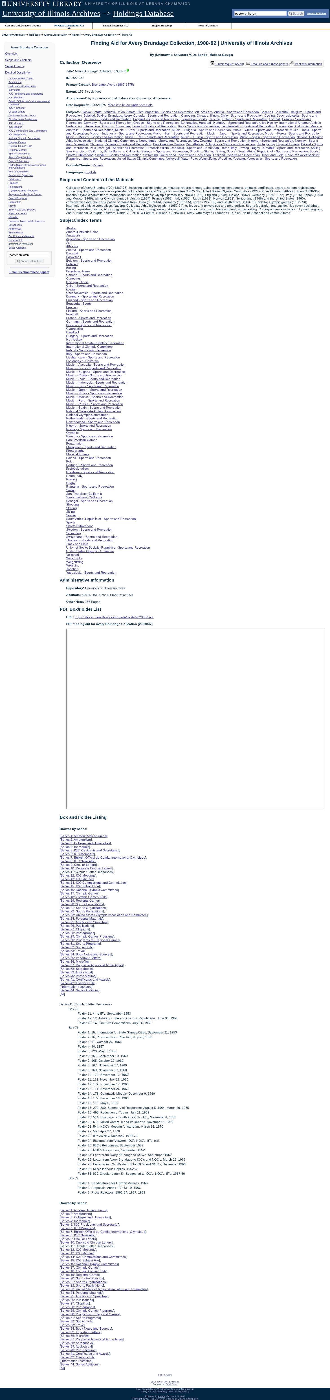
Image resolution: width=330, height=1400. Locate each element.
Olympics (96, 144)
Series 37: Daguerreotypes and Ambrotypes (92, 965)
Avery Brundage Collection (100, 34)
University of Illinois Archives (51, 13)
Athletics (207, 112)
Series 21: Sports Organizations (83, 907)
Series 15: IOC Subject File (80, 886)
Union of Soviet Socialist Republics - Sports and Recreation (108, 547)
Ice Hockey (269, 122)
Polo (93, 148)
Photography (266, 144)
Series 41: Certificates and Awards (85, 979)
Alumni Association (55, 34)
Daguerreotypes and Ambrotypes (27, 221)
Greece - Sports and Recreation (156, 122)
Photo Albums (16, 232)
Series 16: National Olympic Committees (89, 890)
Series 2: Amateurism (76, 839)
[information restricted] (76, 986)
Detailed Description (18, 72)
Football (274, 119)
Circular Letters (17, 111)
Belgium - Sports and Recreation (89, 260)
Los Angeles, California (292, 126)
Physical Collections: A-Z (69, 25)
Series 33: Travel (73, 951)
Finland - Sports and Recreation (244, 119)
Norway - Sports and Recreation (89, 429)
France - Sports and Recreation (88, 318)
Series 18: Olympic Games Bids (83, 897)
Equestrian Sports (194, 119)
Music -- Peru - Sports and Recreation (152, 137)
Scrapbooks (15, 225)
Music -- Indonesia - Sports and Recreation (120, 133)
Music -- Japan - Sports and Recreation (235, 133)
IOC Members (16, 97)
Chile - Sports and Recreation (242, 115)
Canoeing (188, 115)
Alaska (86, 112)
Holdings (34, 34)
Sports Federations (19, 153)
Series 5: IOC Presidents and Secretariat (89, 850)
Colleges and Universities (22, 86)
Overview (11, 53)
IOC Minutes (15, 127)
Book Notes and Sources (22, 209)
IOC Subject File (17, 134)
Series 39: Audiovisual (76, 972)
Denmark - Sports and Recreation (107, 119)
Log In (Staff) (165, 1375)
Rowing (243, 148)
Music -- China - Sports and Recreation (260, 130)
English (91, 172)
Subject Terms (14, 66)
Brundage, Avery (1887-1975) (113, 84)
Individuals (14, 90)
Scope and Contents (18, 60)
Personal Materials (19, 171)
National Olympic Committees (25, 138)
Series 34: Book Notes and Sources (86, 954)
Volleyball (173, 158)
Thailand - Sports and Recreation (236, 155)
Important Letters (18, 213)
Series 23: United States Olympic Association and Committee (104, 915)
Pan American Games (168, 144)
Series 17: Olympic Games (80, 893)
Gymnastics (188, 122)
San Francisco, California (84, 151)
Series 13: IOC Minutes (77, 879)
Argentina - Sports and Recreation (169, 112)
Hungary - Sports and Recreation (236, 122)
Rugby (255, 148)
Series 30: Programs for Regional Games (90, 940)
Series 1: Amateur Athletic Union (83, 836)
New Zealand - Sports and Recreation (219, 140)
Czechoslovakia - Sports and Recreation (94, 293)
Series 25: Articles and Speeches (84, 922)
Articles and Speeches (21, 175)
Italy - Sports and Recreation (198, 126)
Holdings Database (143, 13)
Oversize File (16, 240)
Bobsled (89, 115)
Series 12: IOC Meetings (78, 875)
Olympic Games (17, 142)
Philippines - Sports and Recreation (230, 144)
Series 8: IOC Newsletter (78, 861)
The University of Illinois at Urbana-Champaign (174, 1399)
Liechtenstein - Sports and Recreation (247, 126)
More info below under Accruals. (130, 105)
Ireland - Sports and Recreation (154, 126)
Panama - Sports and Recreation (128, 144)
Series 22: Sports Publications (82, 911)
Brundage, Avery (120, 115)
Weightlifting (207, 158)
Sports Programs (18, 198)
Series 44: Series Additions (80, 990)
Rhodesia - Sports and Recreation (195, 148)
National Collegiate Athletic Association (93, 411)
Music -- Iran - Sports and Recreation (179, 133)
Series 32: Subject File (76, 947)
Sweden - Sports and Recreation (118, 155)
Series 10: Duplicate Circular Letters (86, 868)
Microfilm (13, 217)
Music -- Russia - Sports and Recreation (209, 137)
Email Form (171, 1384)
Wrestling (224, 158)
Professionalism (157, 148)
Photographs (15, 186)
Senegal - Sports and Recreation (164, 151)
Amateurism (15, 82)
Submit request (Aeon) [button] (229, 64)
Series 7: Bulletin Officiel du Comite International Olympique (103, 857)
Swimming (150, 155)
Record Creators (208, 25)
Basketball (282, 112)
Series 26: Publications (77, 925)
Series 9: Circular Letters (78, 864)
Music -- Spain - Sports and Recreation (267, 137)
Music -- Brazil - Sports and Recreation (142, 130)
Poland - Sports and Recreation (88, 458)
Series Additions (17, 247)
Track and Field (273, 155)
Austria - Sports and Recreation (236, 112)
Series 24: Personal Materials (81, 918)
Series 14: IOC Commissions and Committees (93, 882)
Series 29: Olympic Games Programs (87, 936)
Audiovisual (15, 228)
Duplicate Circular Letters (22, 115)
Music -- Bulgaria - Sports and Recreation (201, 130)
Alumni (76, 34)
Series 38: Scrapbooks (77, 968)
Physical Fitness (287, 144)
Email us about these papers (29, 272)
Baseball (267, 112)
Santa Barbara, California (122, 151)
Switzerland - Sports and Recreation (185, 155)
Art (197, 112)
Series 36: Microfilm (75, 961)
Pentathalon (194, 144)
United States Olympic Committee (141, 158)
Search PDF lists (316, 13)
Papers (98, 165)
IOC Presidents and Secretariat (26, 93)
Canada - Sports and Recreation (156, 115)
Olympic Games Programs (23, 190)
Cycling (269, 115)
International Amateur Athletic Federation (95, 343)
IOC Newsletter (17, 107)
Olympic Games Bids (20, 146)
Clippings (13, 183)
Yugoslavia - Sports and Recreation (272, 158)
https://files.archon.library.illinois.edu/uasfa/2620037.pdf (114, 617)
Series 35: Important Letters (80, 958)
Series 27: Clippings (75, 929)
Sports (314, 151)
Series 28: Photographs (77, 933)
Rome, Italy (229, 148)
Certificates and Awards (21, 236)
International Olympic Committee (107, 126)
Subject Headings (162, 25)
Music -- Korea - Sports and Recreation (293, 133)
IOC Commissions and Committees (28, 130)
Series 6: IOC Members (77, 854)
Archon (161, 1396)
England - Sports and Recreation (156, 119)
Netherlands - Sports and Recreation (165, 140)
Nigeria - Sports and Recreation (270, 140)
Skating (209, 151)
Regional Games (18, 149)
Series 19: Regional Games (80, 900)
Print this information (308, 64)
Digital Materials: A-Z (115, 25)
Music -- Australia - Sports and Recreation (95, 364)
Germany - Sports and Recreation (108, 122)
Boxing (101, 115)
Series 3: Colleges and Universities (85, 843)
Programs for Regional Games (25, 194)
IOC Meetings (16, 123)
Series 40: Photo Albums (78, 976)
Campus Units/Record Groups (23, 25)
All (62, 994)
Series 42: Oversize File (78, 983)
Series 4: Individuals (75, 847)
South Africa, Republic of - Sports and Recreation (273, 151)
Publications (15, 179)
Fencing (214, 119)
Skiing (220, 151)
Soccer (231, 151)
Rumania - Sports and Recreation (285, 148)
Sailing (315, 148)
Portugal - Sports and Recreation (121, 148)
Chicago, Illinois (208, 115)
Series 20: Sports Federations (82, 904)
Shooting (196, 151)
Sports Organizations (20, 157)
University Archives (13, 34)
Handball (205, 122)
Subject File (15, 202)
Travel (12, 205)
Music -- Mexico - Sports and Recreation (94, 137)
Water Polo (189, 158)
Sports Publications (19, 161)
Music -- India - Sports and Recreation (93, 379)
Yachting (239, 158)
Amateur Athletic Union (21, 78)
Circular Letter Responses (23, 119)
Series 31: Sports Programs (80, 943)
